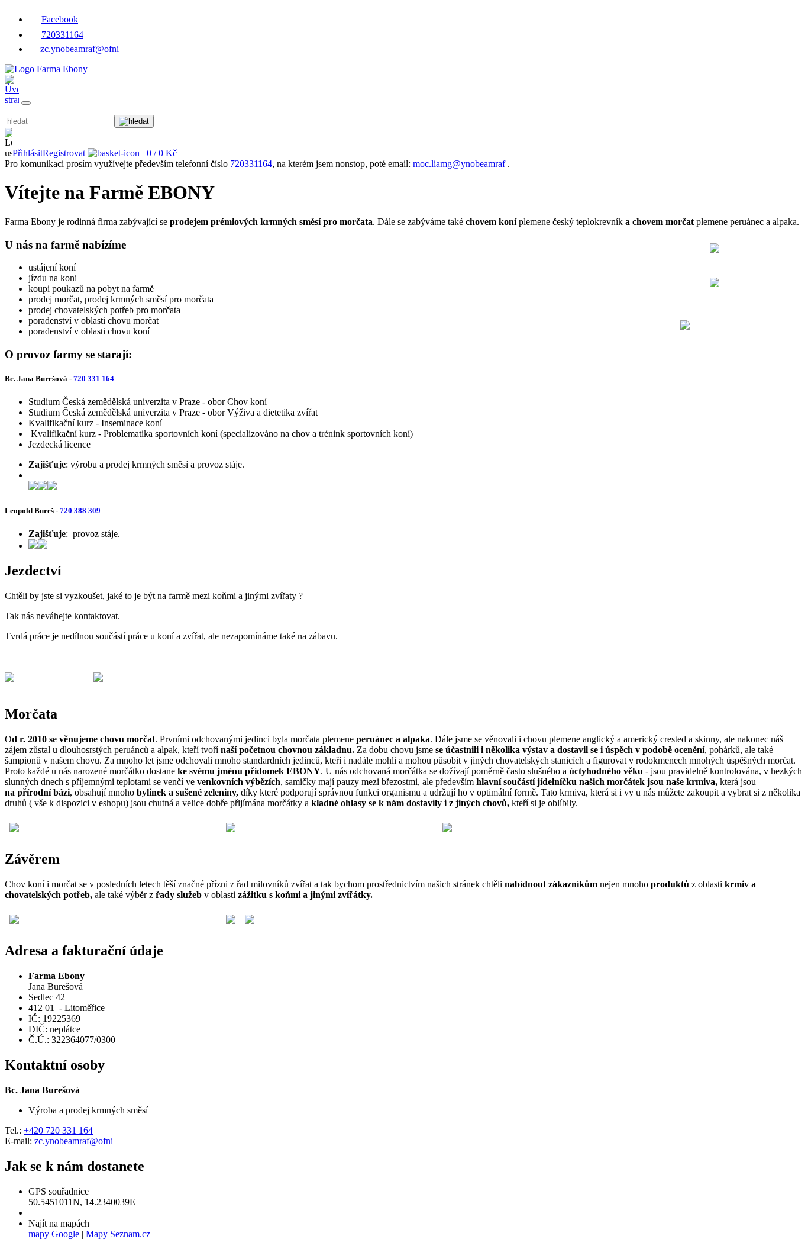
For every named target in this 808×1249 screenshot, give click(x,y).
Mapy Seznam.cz (118, 1234)
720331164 (62, 35)
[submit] (134, 121)
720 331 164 (93, 378)
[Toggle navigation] (26, 103)
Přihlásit (27, 153)
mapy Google (53, 1234)
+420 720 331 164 (58, 1130)
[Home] (46, 69)
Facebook (59, 19)
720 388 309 (80, 510)
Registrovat (64, 153)
